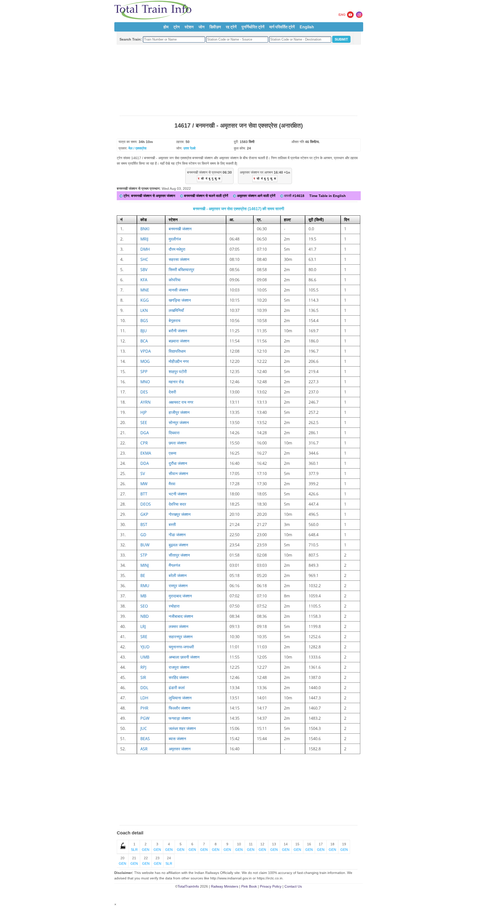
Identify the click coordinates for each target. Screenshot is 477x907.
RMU (144, 585)
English (307, 27)
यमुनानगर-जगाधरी (181, 647)
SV (142, 473)
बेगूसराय (174, 320)
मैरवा (172, 483)
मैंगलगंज (174, 565)
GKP (144, 514)
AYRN (145, 402)
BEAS (145, 738)
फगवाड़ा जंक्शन (180, 718)
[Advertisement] (238, 80)
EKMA (145, 453)
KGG (144, 300)
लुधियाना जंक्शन (180, 698)
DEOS (145, 504)
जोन (201, 27)
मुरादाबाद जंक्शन (180, 596)
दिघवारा (174, 432)
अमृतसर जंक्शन (180, 749)
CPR (144, 443)
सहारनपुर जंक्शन (181, 636)
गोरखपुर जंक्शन (180, 514)
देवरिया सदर (177, 504)
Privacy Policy (270, 886)
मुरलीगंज (175, 239)
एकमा (172, 453)
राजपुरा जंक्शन (179, 667)
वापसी (293, 196)
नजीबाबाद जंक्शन (181, 616)
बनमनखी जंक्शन (180, 229)
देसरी (172, 392)
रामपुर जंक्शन (178, 585)
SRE (143, 636)
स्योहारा (174, 606)
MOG (145, 361)
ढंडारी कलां (177, 687)
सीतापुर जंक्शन (179, 555)
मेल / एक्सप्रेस (137, 148)
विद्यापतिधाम (177, 351)
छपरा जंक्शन (177, 443)
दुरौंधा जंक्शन (178, 463)
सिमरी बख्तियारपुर (181, 269)
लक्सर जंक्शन (178, 626)
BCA (144, 341)
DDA (144, 463)
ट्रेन (176, 27)
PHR (144, 708)
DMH (145, 249)
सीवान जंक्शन (178, 473)
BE (142, 575)
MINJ (144, 565)
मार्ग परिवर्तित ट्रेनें (282, 27)
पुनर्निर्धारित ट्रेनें (252, 27)
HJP (143, 412)
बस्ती (172, 524)
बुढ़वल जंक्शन (178, 545)
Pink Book (249, 886)
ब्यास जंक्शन (177, 738)
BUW (145, 545)
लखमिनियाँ (176, 310)
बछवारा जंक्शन (179, 341)
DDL (144, 687)
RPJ (143, 667)
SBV (144, 269)
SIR (143, 677)
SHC (144, 259)
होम (165, 27)
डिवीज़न (215, 27)
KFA (143, 280)
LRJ (143, 626)
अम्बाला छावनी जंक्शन (184, 657)
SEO (144, 606)
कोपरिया (175, 280)
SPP (144, 371)
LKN (144, 310)
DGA (144, 432)
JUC (143, 728)
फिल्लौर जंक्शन (179, 708)
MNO (145, 381)
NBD (144, 616)
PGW (145, 718)
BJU (143, 331)
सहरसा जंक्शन (179, 259)
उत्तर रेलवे (189, 148)
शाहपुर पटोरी (178, 371)
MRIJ (144, 239)
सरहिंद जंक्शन (179, 677)
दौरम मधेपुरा (177, 249)
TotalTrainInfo (188, 886)
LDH (144, 698)
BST (143, 524)
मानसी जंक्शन (178, 290)
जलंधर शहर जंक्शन (182, 728)
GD (143, 534)
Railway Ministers (224, 886)
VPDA (145, 351)
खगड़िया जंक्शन (180, 300)
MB (143, 596)
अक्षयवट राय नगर (181, 402)
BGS (144, 320)
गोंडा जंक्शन (177, 534)
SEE (143, 422)
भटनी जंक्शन (178, 494)
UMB (144, 657)
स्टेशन (189, 27)
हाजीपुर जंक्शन (179, 412)
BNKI (144, 229)
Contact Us (293, 886)
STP (143, 555)
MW (144, 483)
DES (144, 392)
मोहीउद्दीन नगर (179, 361)
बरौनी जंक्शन (178, 331)
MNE (144, 290)
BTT (143, 494)
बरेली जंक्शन (178, 575)
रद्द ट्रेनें (231, 27)
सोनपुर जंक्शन (179, 422)
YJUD (145, 647)
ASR (144, 749)
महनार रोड (176, 381)
